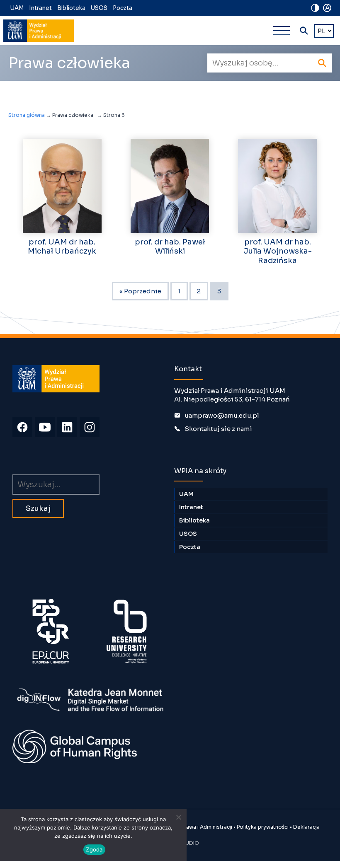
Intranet (40, 8)
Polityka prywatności (263, 827)
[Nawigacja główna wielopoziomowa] (281, 31)
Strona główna (26, 115)
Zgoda (94, 849)
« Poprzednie (140, 291)
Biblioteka (71, 8)
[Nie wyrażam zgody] (178, 817)
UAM (17, 8)
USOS (99, 8)
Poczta (122, 8)
